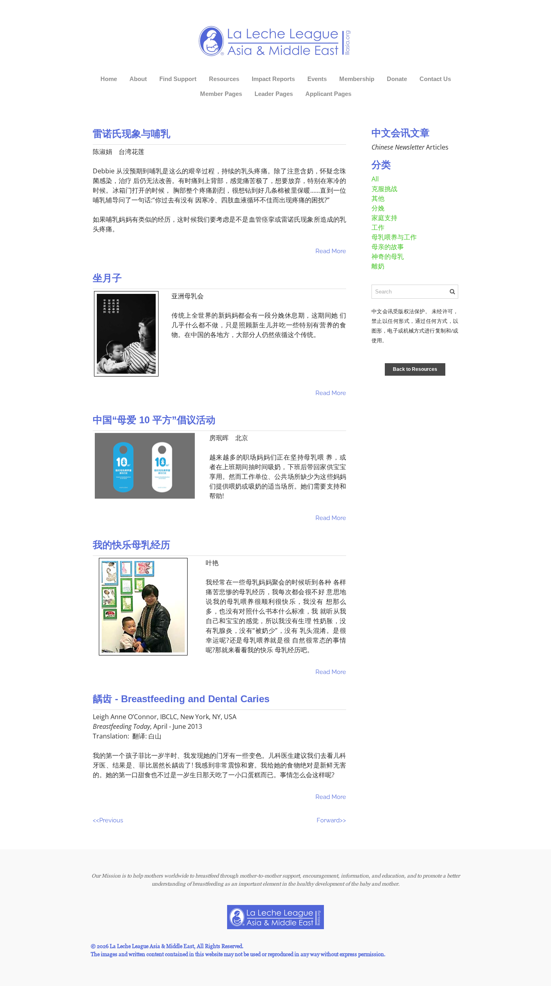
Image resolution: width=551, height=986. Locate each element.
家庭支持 (384, 217)
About (138, 78)
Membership (356, 78)
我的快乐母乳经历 (131, 544)
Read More (330, 251)
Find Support (177, 78)
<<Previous (108, 820)
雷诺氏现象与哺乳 (131, 133)
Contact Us (435, 78)
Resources (224, 78)
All (375, 179)
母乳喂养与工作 (394, 237)
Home (108, 78)
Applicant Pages (328, 93)
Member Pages (221, 93)
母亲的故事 (388, 246)
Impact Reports (273, 78)
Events (317, 78)
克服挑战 (384, 188)
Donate (397, 78)
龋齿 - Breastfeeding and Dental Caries (181, 698)
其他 (378, 198)
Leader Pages (274, 93)
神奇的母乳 (388, 256)
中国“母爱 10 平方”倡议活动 (154, 419)
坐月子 (107, 278)
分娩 (378, 208)
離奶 (378, 266)
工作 (378, 227)
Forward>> (331, 820)
